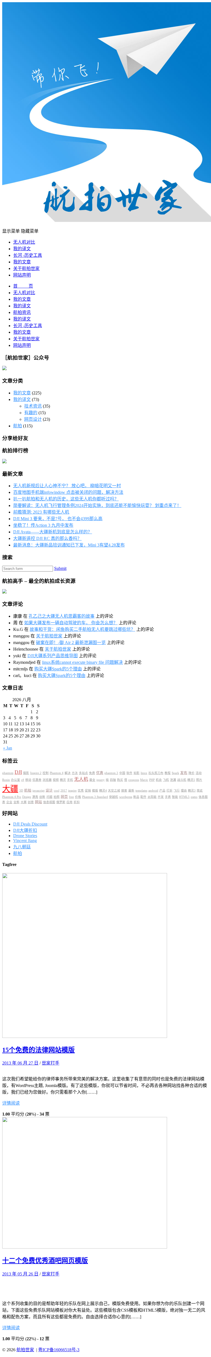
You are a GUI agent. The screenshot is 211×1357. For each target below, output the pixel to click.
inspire (72, 790)
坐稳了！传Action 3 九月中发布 (43, 525)
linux (144, 772)
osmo (194, 796)
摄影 (26, 772)
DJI (18, 772)
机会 (159, 779)
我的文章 (22, 262)
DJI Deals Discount (30, 824)
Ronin (6, 779)
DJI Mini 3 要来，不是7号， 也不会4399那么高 (57, 518)
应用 (69, 802)
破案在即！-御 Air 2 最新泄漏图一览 (71, 642)
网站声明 (22, 275)
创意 (31, 802)
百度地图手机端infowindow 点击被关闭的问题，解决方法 (68, 492)
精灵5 (191, 779)
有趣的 (30, 412)
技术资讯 (33, 406)
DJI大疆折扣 (25, 830)
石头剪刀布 (155, 772)
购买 (120, 779)
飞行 (177, 790)
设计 (49, 790)
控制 (46, 772)
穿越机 (113, 796)
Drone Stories (25, 835)
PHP (152, 779)
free (71, 796)
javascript (38, 790)
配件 (143, 796)
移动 (28, 779)
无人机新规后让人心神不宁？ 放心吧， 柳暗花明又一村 (67, 485)
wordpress (125, 796)
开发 (161, 796)
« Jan (7, 748)
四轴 (113, 779)
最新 (131, 790)
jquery (100, 779)
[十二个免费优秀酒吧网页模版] (84, 1247)
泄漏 (173, 779)
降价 (191, 772)
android (153, 790)
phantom (7, 772)
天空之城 (114, 790)
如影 (137, 772)
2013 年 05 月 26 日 (20, 1274)
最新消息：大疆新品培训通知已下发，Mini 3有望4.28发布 (69, 545)
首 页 (23, 286)
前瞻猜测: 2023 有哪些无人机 (41, 512)
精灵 (63, 779)
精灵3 (192, 790)
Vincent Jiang (25, 840)
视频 (56, 779)
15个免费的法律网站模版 (38, 1050)
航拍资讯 (22, 312)
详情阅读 (11, 1103)
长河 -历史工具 (27, 255)
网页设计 (33, 419)
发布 (183, 773)
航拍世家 (25, 1349)
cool (56, 790)
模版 (95, 790)
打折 (169, 790)
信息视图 (49, 802)
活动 (199, 772)
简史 (200, 790)
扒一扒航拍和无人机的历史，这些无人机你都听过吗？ (66, 499)
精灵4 (103, 790)
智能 (175, 796)
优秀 (81, 790)
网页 (64, 797)
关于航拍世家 (26, 268)
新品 (136, 796)
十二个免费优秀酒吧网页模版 (45, 1260)
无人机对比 (24, 242)
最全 (92, 779)
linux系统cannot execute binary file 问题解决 (82, 662)
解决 (68, 772)
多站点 (83, 772)
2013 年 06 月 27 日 (20, 1063)
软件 (129, 772)
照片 (199, 779)
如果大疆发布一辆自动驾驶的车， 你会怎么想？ (71, 622)
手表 (168, 796)
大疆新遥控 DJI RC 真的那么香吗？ (47, 538)
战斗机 (181, 779)
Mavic (144, 779)
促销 (88, 790)
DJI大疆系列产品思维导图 (52, 655)
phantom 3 (111, 772)
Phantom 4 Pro (11, 796)
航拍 (17, 425)
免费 (92, 772)
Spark (175, 772)
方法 (75, 772)
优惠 (99, 773)
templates (141, 790)
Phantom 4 (56, 772)
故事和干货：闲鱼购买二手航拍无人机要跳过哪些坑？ (82, 629)
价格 (78, 796)
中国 (122, 772)
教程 (168, 772)
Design (26, 796)
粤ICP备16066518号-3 (58, 1349)
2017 (63, 790)
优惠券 (36, 779)
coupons (133, 779)
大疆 (10, 788)
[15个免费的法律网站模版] (84, 1036)
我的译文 (22, 248)
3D (21, 790)
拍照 (57, 796)
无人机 (81, 779)
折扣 (77, 802)
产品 (162, 790)
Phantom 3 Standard (95, 796)
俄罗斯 (60, 802)
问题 (49, 796)
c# (22, 779)
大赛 (24, 802)
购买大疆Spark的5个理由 (58, 669)
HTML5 (184, 796)
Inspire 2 (35, 772)
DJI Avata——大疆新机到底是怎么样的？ (52, 532)
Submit (60, 568)
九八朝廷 (22, 847)
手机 (70, 779)
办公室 (15, 779)
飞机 (166, 779)
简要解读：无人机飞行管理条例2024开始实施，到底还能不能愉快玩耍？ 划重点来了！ (97, 505)
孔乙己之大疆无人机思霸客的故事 (62, 616)
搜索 (124, 790)
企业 (9, 802)
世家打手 (50, 1063)
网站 (38, 802)
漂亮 (35, 796)
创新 (42, 796)
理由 (184, 790)
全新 (16, 802)
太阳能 (152, 796)
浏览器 (47, 779)
